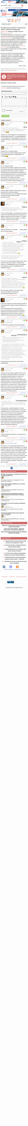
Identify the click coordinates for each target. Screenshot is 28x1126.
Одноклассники (17, 567)
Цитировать (23, 143)
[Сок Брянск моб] (14, 13)
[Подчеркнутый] (6, 97)
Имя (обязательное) (6, 91)
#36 (12, 146)
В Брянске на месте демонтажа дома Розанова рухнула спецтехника (14, 526)
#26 (12, 368)
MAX (10, 567)
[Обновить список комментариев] (11, 120)
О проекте (12, 576)
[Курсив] (4, 97)
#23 (12, 441)
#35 (12, 161)
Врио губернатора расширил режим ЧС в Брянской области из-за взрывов (14, 532)
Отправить (5, 116)
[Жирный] (2, 97)
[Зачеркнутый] (8, 97)
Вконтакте (4, 567)
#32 (12, 225)
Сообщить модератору (11, 143)
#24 (12, 430)
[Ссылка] (12, 97)
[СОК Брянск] (14, 1)
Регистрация (4, 5)
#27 (12, 330)
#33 (12, 202)
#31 (12, 236)
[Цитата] (13, 97)
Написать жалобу (21, 576)
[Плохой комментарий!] (26, 123)
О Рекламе (4, 576)
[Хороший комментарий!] (24, 123)
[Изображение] (10, 97)
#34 (12, 186)
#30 (12, 273)
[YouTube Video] (15, 97)
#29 (12, 299)
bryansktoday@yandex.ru (11, 70)
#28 (12, 320)
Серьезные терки (6, 38)
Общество (4, 31)
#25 (12, 396)
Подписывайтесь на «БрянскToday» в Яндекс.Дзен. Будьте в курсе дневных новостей (16, 76)
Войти (9, 5)
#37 (12, 123)
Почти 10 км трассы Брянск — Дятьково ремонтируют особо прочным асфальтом (14, 529)
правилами (4, 88)
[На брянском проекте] (14, 33)
